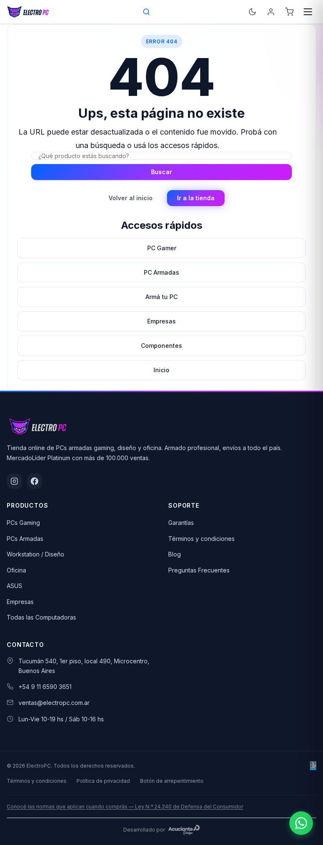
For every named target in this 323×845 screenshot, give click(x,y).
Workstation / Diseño (35, 554)
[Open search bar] (147, 12)
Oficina (16, 570)
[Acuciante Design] (184, 830)
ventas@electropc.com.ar (54, 702)
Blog (174, 554)
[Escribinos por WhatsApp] (301, 823)
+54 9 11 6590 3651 (45, 686)
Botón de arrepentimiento (172, 781)
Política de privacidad (103, 781)
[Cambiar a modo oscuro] (252, 11)
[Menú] (307, 11)
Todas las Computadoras (41, 617)
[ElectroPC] (28, 11)
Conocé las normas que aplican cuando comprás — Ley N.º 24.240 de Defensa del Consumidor (125, 806)
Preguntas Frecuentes (199, 570)
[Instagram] (14, 481)
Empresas (20, 601)
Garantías (181, 522)
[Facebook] (34, 481)
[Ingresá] (270, 11)
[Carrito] (289, 11)
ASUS (14, 585)
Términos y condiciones (201, 538)
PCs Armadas (25, 538)
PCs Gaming (23, 522)
